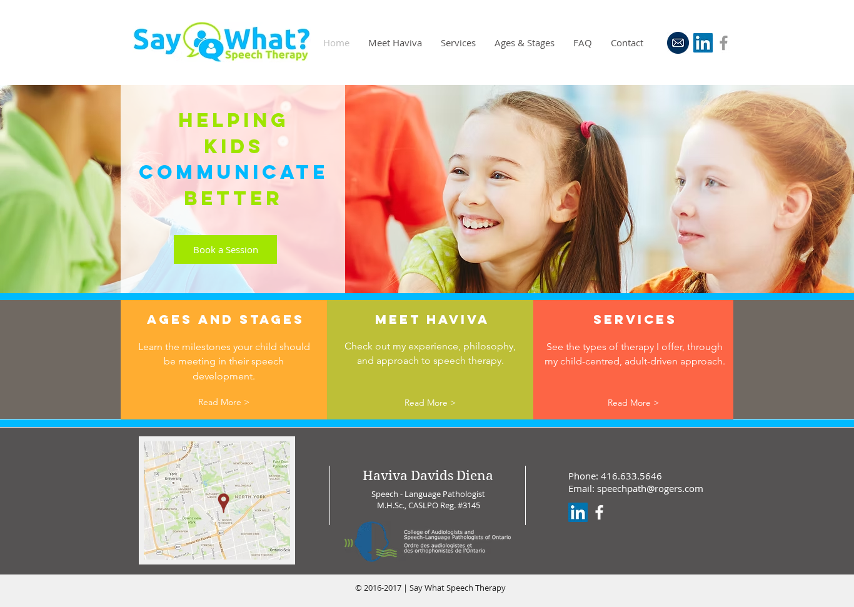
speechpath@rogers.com (650, 488)
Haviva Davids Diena (428, 475)
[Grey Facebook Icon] (723, 43)
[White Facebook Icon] (599, 512)
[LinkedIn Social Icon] (703, 43)
